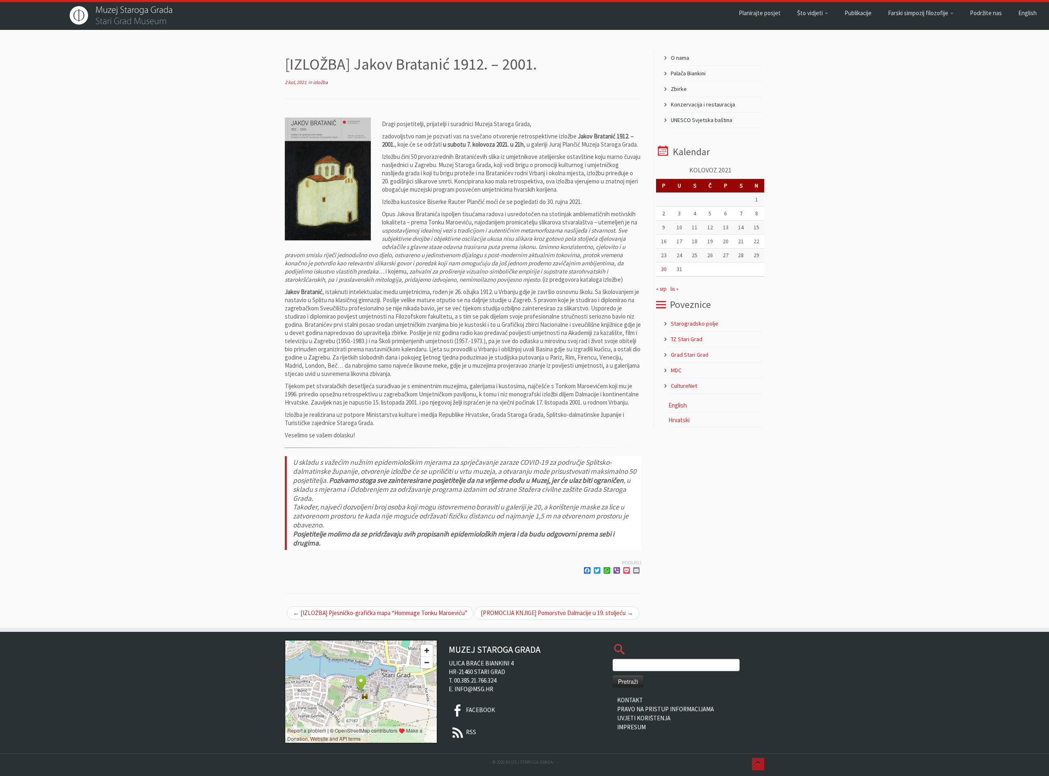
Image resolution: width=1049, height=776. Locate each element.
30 (664, 269)
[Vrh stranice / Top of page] (758, 764)
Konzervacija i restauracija (703, 104)
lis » (674, 288)
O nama (680, 57)
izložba (320, 82)
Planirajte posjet (760, 13)
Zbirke (679, 89)
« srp (661, 288)
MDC (676, 370)
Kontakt (630, 700)
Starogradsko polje (694, 323)
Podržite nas (986, 13)
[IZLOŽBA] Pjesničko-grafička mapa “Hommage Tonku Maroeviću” (380, 613)
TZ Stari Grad (686, 339)
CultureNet (684, 385)
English (1027, 13)
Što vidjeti (810, 13)
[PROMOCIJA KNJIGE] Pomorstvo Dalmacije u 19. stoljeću (557, 613)
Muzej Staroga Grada (529, 762)
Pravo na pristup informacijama (665, 709)
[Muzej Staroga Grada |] (121, 15)
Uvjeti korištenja (643, 718)
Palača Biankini (688, 73)
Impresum (631, 727)
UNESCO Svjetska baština (701, 120)
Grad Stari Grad (689, 354)
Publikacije (858, 13)
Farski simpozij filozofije (918, 13)
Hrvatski (679, 420)
